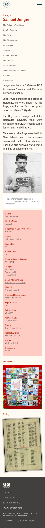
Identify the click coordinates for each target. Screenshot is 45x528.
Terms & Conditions (11, 503)
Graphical (29, 521)
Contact (6, 492)
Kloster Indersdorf (13, 297)
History (6, 15)
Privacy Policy (9, 498)
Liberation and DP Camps (14, 70)
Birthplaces (8, 45)
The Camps (8, 60)
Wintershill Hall (11, 343)
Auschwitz (9, 262)
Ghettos (6, 50)
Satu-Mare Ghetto (13, 239)
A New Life (8, 80)
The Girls (7, 35)
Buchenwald (10, 272)
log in (30, 201)
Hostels (6, 75)
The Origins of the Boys (13, 25)
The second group (13, 328)
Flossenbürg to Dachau (15, 282)
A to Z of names (10, 30)
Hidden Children (10, 55)
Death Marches (10, 65)
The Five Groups (10, 40)
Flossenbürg (10, 275)
